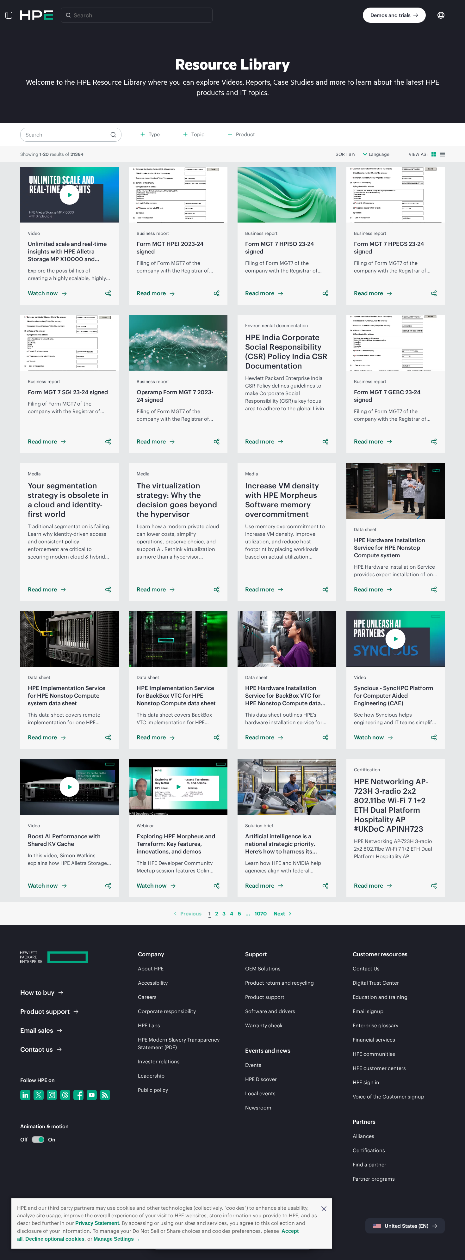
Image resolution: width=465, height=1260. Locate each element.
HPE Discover (261, 1079)
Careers (147, 997)
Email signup (368, 1011)
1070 (261, 913)
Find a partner (369, 1164)
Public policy (153, 1090)
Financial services (374, 1040)
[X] (39, 1095)
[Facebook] (78, 1095)
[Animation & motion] (38, 1139)
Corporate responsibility (167, 1011)
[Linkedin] (25, 1095)
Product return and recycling (279, 983)
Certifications (369, 1150)
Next (279, 913)
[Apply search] (113, 134)
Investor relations (159, 1061)
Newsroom (258, 1107)
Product (45, 1011)
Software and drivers (270, 1011)
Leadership (151, 1076)
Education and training (380, 997)
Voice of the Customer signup (388, 1096)
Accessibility (153, 983)
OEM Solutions (263, 968)
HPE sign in (366, 1082)
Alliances (363, 1136)
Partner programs (374, 1179)
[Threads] (65, 1095)
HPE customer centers (379, 1068)
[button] (323, 1208)
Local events (260, 1093)
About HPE (151, 968)
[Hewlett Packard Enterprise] (36, 15)
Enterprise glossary (375, 1025)
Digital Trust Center (376, 983)
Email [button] (36, 1030)
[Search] (68, 15)
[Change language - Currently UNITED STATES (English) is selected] (441, 14)
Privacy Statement (97, 1223)
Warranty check (263, 1025)
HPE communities (374, 1054)
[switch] (34, 1140)
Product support (264, 997)
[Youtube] (92, 1095)
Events (253, 1065)
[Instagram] (52, 1095)
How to (37, 992)
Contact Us (366, 968)
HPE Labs (149, 1025)
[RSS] (105, 1095)
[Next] (290, 913)
